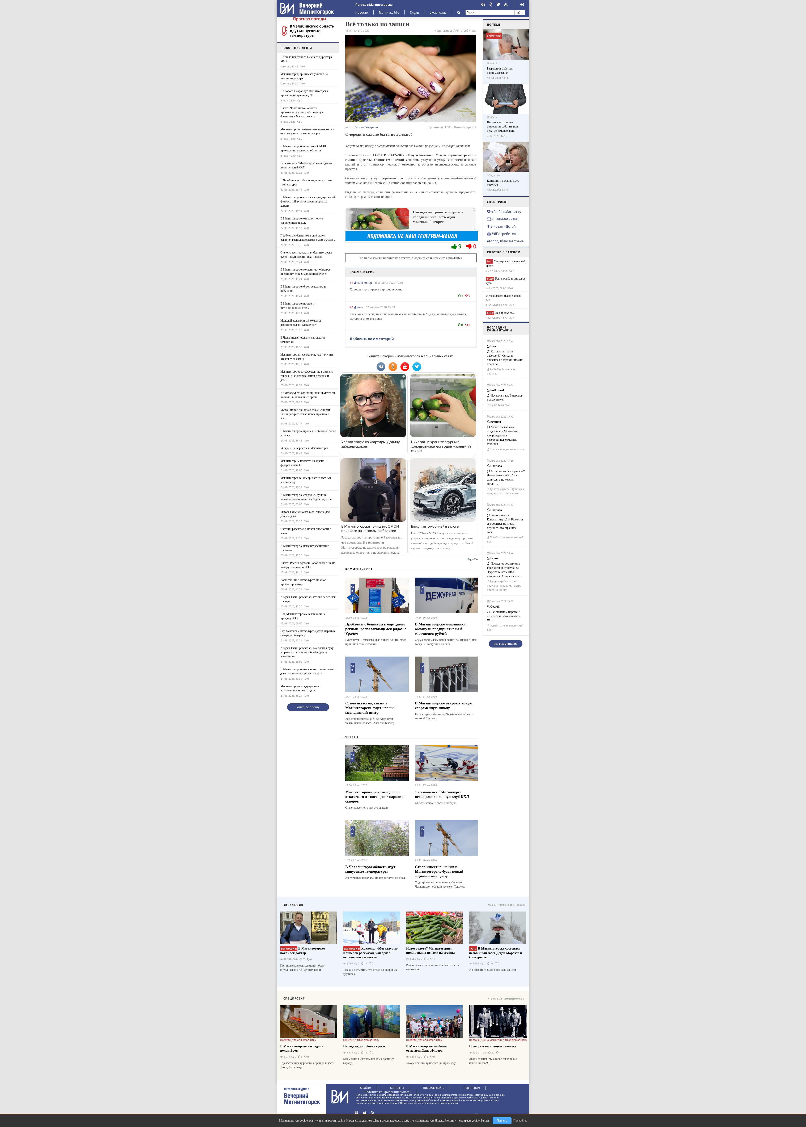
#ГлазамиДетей (502, 226)
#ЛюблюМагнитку (506, 211)
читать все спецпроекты (505, 998)
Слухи (414, 12)
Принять (502, 1120)
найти (519, 12)
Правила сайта (433, 1088)
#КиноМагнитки (504, 219)
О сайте (365, 1088)
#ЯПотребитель (504, 233)
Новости (361, 12)
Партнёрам (471, 1088)
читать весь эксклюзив (506, 904)
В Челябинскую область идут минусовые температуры (312, 31)
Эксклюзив (438, 12)
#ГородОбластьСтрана (505, 241)
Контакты (397, 1088)
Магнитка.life (389, 12)
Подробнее (520, 1120)
